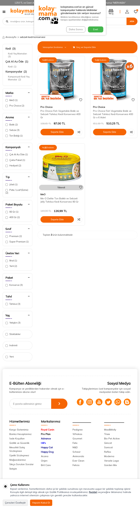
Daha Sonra (76, 29)
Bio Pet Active (112, 438)
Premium (15, 236)
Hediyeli (15, 165)
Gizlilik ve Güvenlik (19, 442)
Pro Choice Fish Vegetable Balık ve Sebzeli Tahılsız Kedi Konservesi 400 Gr (60, 114)
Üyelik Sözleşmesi (19, 455)
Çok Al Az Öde (16, 61)
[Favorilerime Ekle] (80, 100)
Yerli (13, 266)
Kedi (10, 48)
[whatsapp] (117, 402)
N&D (75, 447)
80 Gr (13, 211)
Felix (75, 442)
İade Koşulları (17, 438)
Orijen (44, 460)
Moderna (109, 456)
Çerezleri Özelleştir (15, 502)
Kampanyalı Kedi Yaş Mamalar (19, 78)
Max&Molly (110, 429)
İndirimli (13, 345)
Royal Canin (47, 429)
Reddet (93, 492)
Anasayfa (10, 37)
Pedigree (78, 429)
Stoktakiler (15, 334)
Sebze (14, 130)
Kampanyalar (16, 71)
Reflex (107, 451)
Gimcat (108, 442)
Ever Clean (78, 460)
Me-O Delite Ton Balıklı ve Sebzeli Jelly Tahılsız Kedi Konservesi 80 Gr (59, 200)
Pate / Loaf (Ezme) (16, 191)
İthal (13, 260)
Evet (95, 29)
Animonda (78, 456)
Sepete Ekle (57, 131)
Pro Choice (16, 105)
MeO (13, 100)
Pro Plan (46, 434)
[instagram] (89, 402)
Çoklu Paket (17, 160)
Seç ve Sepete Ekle (86, 47)
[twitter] (108, 402)
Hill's (43, 442)
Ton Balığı (16, 135)
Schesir (77, 451)
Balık (13, 124)
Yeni (11, 356)
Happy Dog (47, 451)
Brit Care (46, 465)
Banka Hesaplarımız (20, 434)
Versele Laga (111, 460)
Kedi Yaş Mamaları (17, 55)
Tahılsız (14, 304)
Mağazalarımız (17, 459)
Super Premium (19, 241)
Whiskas (77, 434)
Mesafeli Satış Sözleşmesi (17, 449)
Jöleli (13, 184)
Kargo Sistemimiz (19, 429)
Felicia (76, 465)
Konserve (16, 285)
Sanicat (108, 447)
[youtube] (99, 402)
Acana (44, 456)
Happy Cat (47, 447)
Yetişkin (14, 322)
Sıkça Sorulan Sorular (21, 464)
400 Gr (14, 217)
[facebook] (80, 402)
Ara (132, 21)
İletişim (13, 468)
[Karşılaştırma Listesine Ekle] (79, 132)
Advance (46, 438)
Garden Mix (110, 465)
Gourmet (77, 438)
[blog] (127, 402)
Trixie (107, 434)
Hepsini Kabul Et (41, 502)
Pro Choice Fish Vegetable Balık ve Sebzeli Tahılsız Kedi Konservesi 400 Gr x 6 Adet (113, 114)
